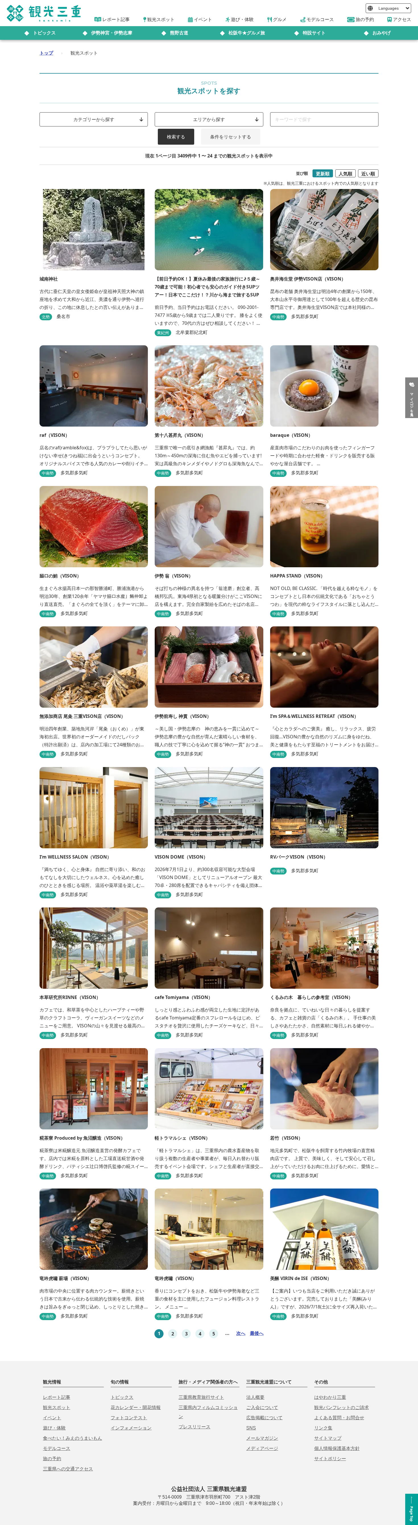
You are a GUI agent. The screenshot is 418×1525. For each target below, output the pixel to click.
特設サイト (314, 32)
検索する (176, 137)
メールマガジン (262, 1438)
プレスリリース (194, 1426)
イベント (52, 1417)
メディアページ (262, 1448)
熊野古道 (179, 32)
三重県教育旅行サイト (201, 1397)
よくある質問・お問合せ (339, 1417)
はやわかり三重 (330, 1397)
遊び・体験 (54, 1428)
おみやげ (382, 32)
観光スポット (56, 1407)
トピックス (44, 32)
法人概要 (255, 1397)
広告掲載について (264, 1417)
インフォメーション (131, 1428)
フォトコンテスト (129, 1417)
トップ (46, 53)
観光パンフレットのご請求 (341, 1407)
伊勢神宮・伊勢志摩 (111, 32)
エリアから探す (209, 119)
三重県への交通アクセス (68, 1468)
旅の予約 (52, 1458)
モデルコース (56, 1448)
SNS (251, 1428)
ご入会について (262, 1407)
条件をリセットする (230, 137)
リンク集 (323, 1428)
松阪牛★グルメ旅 (247, 32)
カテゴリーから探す (93, 119)
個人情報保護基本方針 (337, 1448)
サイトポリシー (330, 1458)
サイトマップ (328, 1438)
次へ (240, 1333)
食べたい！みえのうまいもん (72, 1438)
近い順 (368, 174)
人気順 (345, 174)
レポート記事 (56, 1397)
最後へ (257, 1333)
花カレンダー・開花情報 (136, 1407)
